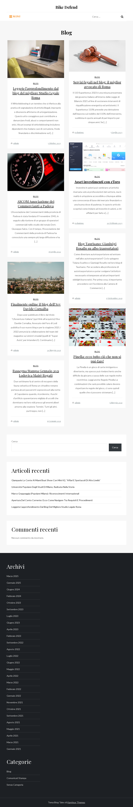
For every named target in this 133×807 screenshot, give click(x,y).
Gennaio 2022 (14, 695)
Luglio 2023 (12, 616)
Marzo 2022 (12, 682)
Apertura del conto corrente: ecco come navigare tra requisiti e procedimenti (52, 500)
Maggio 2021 (13, 729)
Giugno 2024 (13, 589)
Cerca (15, 441)
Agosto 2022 (13, 649)
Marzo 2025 (12, 576)
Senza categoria (15, 784)
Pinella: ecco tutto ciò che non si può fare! (97, 358)
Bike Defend (66, 7)
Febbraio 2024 (14, 596)
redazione (79, 132)
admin (16, 143)
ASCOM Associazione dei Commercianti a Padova (35, 203)
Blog (35, 83)
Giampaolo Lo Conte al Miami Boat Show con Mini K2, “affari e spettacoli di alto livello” (56, 480)
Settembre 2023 (15, 609)
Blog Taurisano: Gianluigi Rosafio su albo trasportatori (97, 246)
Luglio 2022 (12, 655)
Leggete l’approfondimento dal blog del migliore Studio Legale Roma (35, 93)
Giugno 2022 (13, 662)
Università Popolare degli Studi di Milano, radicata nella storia (43, 487)
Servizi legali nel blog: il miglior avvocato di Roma (97, 84)
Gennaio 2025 (14, 582)
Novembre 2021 (15, 702)
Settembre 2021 (15, 715)
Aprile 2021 (12, 735)
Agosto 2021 (13, 722)
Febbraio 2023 (14, 636)
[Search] (122, 16)
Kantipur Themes (76, 802)
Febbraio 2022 (14, 689)
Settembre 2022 (15, 642)
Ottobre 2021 (14, 709)
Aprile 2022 (12, 675)
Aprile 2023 (12, 629)
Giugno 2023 (13, 622)
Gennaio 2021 (14, 749)
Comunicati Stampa (16, 778)
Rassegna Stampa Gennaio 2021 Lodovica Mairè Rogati (36, 373)
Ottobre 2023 (14, 602)
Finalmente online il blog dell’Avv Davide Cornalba (36, 306)
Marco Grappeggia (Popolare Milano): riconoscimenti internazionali (45, 493)
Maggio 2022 (13, 669)
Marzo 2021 (12, 742)
